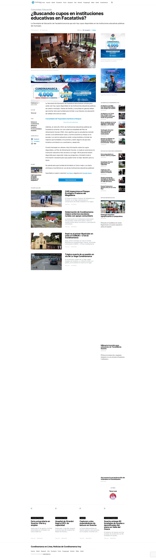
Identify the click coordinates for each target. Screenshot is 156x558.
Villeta (92, 2)
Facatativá (59, 2)
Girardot (80, 2)
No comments (35, 30)
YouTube (69, 173)
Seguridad (82, 518)
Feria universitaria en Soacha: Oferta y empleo (108, 154)
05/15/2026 (103, 110)
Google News (87, 173)
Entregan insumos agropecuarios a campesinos (112, 215)
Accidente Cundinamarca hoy (42, 254)
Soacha (48, 2)
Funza (64, 2)
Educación (47, 9)
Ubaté (97, 2)
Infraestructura (57, 212)
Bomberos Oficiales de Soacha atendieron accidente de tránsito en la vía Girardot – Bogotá (108, 140)
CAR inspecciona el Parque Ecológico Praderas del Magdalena (36, 177)
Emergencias (114, 518)
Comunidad (36, 9)
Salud (59, 191)
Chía (75, 2)
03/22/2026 (103, 135)
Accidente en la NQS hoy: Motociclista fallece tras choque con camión (108, 107)
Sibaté (53, 2)
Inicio (43, 2)
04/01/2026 (103, 126)
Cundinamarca (104, 2)
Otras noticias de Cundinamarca (70, 122)
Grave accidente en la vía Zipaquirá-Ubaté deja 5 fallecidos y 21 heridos (108, 123)
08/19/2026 (103, 190)
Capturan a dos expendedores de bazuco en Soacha (106, 171)
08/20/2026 (103, 157)
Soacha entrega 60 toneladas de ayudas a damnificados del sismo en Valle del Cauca (108, 179)
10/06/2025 (103, 144)
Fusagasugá (86, 2)
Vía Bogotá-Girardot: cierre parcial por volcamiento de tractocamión (107, 132)
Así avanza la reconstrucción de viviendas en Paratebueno (113, 478)
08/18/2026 (103, 350)
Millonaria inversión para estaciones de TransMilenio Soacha (111, 347)
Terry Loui (33, 113)
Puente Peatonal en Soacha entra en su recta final (108, 187)
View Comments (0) (70, 180)
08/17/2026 (103, 481)
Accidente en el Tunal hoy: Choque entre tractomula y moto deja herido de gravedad (108, 115)
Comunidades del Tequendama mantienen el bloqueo (63, 119)
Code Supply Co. (47, 554)
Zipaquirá (70, 2)
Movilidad (59, 254)
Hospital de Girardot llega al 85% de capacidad (107, 163)
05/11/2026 (103, 119)
